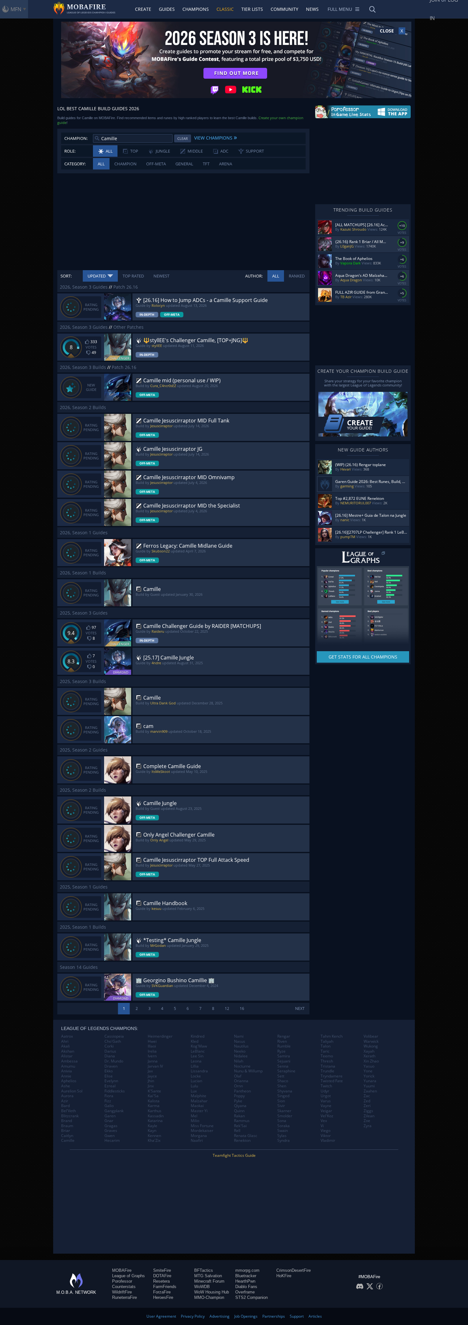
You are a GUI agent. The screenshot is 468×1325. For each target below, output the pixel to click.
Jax (150, 1071)
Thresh (327, 1061)
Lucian (196, 1081)
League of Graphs (128, 1275)
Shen (281, 1086)
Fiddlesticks (114, 1091)
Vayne (326, 1105)
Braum (67, 1125)
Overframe (245, 1292)
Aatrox (67, 1036)
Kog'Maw (199, 1046)
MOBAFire (121, 1270)
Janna (153, 1061)
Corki (109, 1046)
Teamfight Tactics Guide (234, 1155)
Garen (110, 1116)
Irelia (152, 1051)
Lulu (194, 1086)
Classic (225, 9)
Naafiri (197, 1140)
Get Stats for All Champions (363, 657)
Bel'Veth (68, 1110)
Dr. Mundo (113, 1061)
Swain (282, 1130)
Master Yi (199, 1110)
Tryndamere (332, 1076)
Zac (367, 1095)
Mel (194, 1116)
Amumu (68, 1066)
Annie (66, 1076)
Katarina (155, 1120)
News (312, 9)
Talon (325, 1046)
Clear (182, 138)
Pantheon (242, 1091)
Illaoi (152, 1046)
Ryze (281, 1051)
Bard (65, 1105)
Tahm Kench (332, 1036)
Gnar (108, 1120)
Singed (283, 1095)
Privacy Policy (193, 1316)
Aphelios (68, 1081)
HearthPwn (245, 1281)
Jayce (152, 1076)
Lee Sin (197, 1056)
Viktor (326, 1135)
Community (284, 9)
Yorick (369, 1076)
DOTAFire (162, 1275)
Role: (69, 151)
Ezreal (110, 1086)
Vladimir (328, 1140)
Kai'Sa (153, 1095)
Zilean (369, 1116)
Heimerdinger (160, 1036)
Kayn (152, 1130)
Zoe (367, 1120)
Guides (167, 9)
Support (297, 1316)
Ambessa (69, 1061)
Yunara (370, 1081)
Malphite (198, 1095)
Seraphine (286, 1071)
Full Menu (340, 9)
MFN (16, 9)
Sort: (66, 276)
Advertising (219, 1316)
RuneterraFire (124, 1297)
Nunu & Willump (248, 1071)
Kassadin (156, 1116)
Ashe (65, 1086)
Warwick (371, 1041)
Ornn (238, 1086)
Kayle (152, 1125)
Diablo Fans (246, 1286)
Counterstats (124, 1286)
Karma (154, 1105)
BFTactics (203, 1270)
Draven (110, 1066)
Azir (64, 1101)
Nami (239, 1036)
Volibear (371, 1036)
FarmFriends (164, 1286)
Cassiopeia (114, 1036)
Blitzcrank (70, 1116)
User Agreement (161, 1316)
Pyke (238, 1101)
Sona (281, 1120)
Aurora (67, 1095)
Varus (326, 1101)
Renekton (242, 1140)
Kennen (154, 1135)
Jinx (151, 1086)
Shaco (282, 1081)
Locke (196, 1076)
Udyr (325, 1091)
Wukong (371, 1046)
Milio (195, 1120)
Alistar (67, 1056)
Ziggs (368, 1110)
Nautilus (241, 1046)
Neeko (239, 1051)
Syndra (283, 1140)
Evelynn (111, 1081)
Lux (194, 1091)
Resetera (161, 1281)
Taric (325, 1051)
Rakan (239, 1116)
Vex (324, 1120)
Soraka (283, 1125)
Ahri (64, 1041)
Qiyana (240, 1105)
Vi (322, 1125)
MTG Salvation (208, 1275)
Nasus (239, 1041)
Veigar (326, 1110)
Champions (195, 9)
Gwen (109, 1135)
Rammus (242, 1120)
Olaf (237, 1076)
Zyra (368, 1125)
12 (227, 1008)
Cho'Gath (112, 1041)
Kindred (197, 1036)
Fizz (107, 1101)
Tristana (328, 1066)
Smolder (284, 1116)
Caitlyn (67, 1135)
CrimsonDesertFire (293, 1270)
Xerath (369, 1056)
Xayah (369, 1051)
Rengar (283, 1036)
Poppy (239, 1095)
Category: (75, 164)
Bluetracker (245, 1275)
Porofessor (122, 1281)
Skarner (284, 1110)
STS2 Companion (251, 1297)
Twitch (326, 1086)
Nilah (238, 1061)
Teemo (327, 1056)
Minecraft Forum (209, 1281)
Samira (283, 1056)
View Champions (215, 137)
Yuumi (369, 1086)
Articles (315, 1316)
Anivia (66, 1071)
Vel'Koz (327, 1116)
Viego (325, 1130)
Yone (368, 1071)
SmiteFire (162, 1270)
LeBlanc (198, 1051)
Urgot (326, 1095)
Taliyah (327, 1041)
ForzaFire (162, 1292)
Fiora (108, 1095)
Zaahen (370, 1091)
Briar (65, 1130)
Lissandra (199, 1071)
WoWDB (202, 1286)
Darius (110, 1051)
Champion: (76, 138)
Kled (194, 1041)
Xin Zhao (371, 1061)
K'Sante (154, 1091)
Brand (66, 1120)
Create (143, 9)
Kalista (154, 1101)
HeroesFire (163, 1297)
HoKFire (283, 1275)
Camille (67, 1140)
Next (300, 1008)
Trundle (327, 1071)
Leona (196, 1061)
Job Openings (246, 1316)
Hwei (152, 1041)
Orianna (241, 1081)
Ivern (152, 1056)
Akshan (67, 1051)
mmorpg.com (247, 1270)
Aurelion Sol (71, 1091)
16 (242, 1008)
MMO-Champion (209, 1297)
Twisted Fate (332, 1081)
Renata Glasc (245, 1135)
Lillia (195, 1066)
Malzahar (199, 1101)
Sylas (282, 1135)
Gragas (110, 1125)
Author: (254, 276)
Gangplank (114, 1110)
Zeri (367, 1105)
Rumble (284, 1046)
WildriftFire (122, 1292)
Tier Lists (252, 9)
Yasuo (369, 1066)
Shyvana (284, 1091)
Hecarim (112, 1140)
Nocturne (242, 1066)
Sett (280, 1076)
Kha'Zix (154, 1140)
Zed (367, 1101)
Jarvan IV (155, 1066)
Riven (282, 1041)
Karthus (154, 1110)
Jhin (151, 1081)
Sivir (281, 1105)
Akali (65, 1046)
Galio (109, 1105)
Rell (237, 1130)
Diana (109, 1056)
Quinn (239, 1110)
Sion (281, 1101)
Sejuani (283, 1061)
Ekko (108, 1071)
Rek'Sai (240, 1125)
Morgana (199, 1135)
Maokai (197, 1105)
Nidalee (241, 1056)
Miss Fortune (202, 1125)
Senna (282, 1066)
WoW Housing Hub (211, 1292)
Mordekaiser (202, 1130)
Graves (110, 1130)
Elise (108, 1076)
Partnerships (273, 1316)
